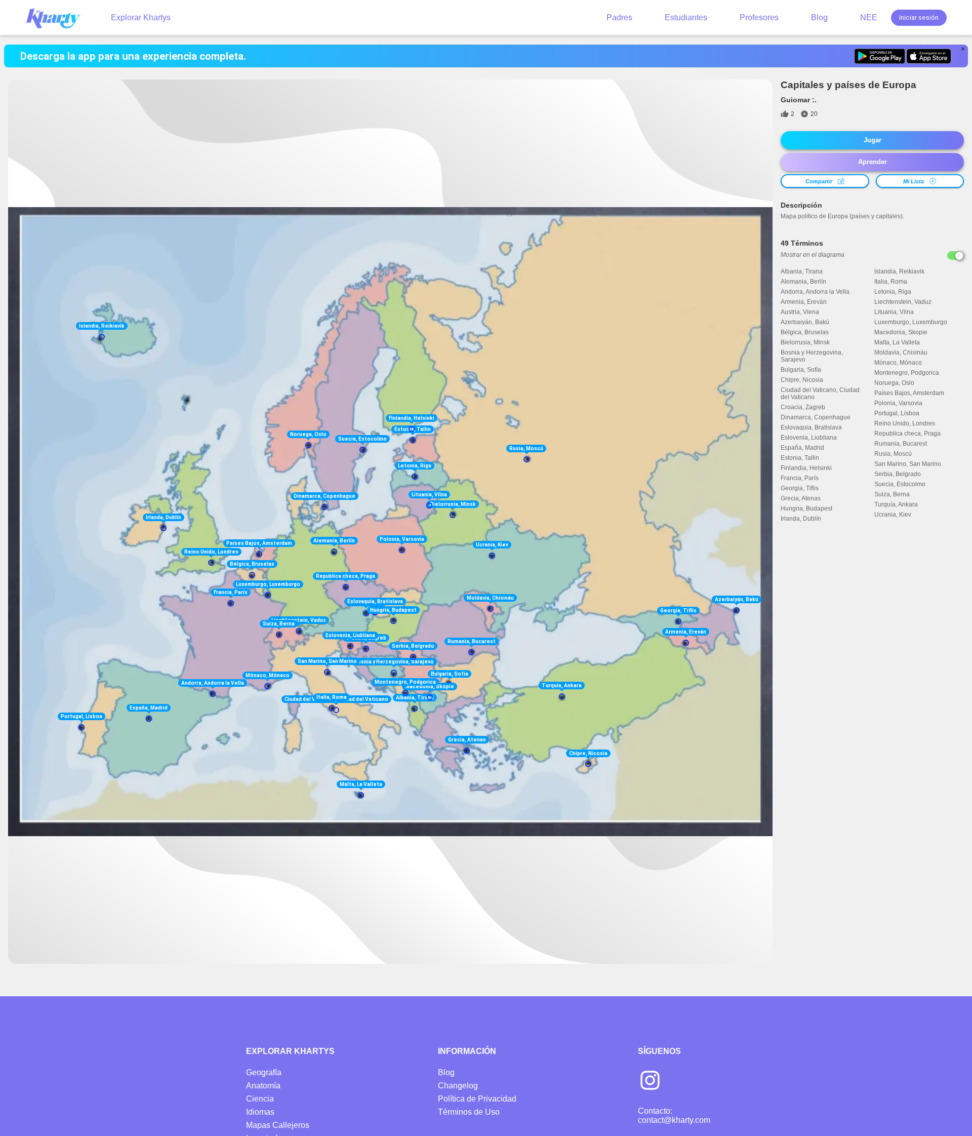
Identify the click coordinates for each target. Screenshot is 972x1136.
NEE (868, 17)
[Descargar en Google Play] (880, 56)
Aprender (872, 162)
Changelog (458, 1085)
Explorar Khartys (141, 17)
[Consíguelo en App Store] (929, 56)
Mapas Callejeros (277, 1125)
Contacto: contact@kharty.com (674, 1115)
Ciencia (260, 1098)
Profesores (759, 17)
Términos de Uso (469, 1112)
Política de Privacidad (477, 1098)
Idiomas (260, 1112)
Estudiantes (686, 17)
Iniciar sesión (919, 17)
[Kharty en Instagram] (650, 1081)
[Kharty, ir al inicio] (57, 17)
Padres (619, 17)
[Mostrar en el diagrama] (955, 255)
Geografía (263, 1072)
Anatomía (263, 1085)
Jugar (872, 140)
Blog (819, 17)
